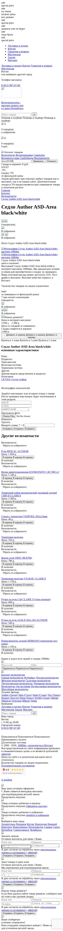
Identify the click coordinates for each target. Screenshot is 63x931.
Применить (38, 161)
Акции (11, 57)
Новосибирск (20, 827)
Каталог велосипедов (13, 674)
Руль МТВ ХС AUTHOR (15, 451)
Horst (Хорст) (27, 698)
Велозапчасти (41, 158)
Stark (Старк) (40, 695)
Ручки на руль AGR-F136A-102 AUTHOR (24, 620)
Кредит (12, 48)
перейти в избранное (37, 815)
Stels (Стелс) (25, 695)
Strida (34, 700)
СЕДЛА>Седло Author (13, 379)
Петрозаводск (35, 827)
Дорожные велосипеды (46, 683)
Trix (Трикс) (54, 695)
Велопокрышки (24, 155)
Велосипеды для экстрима (15, 686)
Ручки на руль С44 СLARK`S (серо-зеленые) (26, 599)
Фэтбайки (29, 677)
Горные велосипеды (12, 677)
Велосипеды (8, 155)
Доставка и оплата (18, 45)
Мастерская (14, 54)
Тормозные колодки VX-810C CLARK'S (23, 578)
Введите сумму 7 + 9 (12, 425)
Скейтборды (27, 158)
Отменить (52, 161)
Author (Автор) (9, 695)
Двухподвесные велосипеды (17, 683)
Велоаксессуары (10, 158)
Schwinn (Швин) (21, 700)
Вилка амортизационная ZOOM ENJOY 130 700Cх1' (30, 472)
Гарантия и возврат (18, 51)
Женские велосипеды (13, 680)
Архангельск (8, 824)
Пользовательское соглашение (18, 765)
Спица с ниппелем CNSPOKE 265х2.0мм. (24, 516)
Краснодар (41, 824)
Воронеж (21, 824)
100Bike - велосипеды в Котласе (35, 745)
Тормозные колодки (12, 537)
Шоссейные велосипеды (14, 689)
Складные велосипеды (38, 680)
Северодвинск (21, 830)
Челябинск (36, 830)
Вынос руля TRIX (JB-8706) (16, 558)
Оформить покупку (36, 806)
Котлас (30, 824)
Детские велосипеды (47, 677)
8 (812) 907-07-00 (10, 85)
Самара (48, 827)
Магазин (12, 60)
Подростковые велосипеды (46, 686)
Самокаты (39, 155)
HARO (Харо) (42, 698)
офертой (5, 754)
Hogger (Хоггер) (10, 698)
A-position (6, 779)
